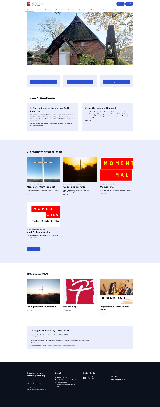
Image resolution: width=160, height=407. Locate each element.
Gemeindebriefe (43, 82)
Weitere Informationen (69, 345)
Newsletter (80, 82)
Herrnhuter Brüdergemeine (54, 345)
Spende (120, 4)
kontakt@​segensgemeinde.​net (66, 380)
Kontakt (129, 4)
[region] (80, 81)
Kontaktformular (62, 382)
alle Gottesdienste (33, 249)
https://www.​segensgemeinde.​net (66, 385)
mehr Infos (88, 121)
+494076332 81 (62, 377)
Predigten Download (116, 82)
